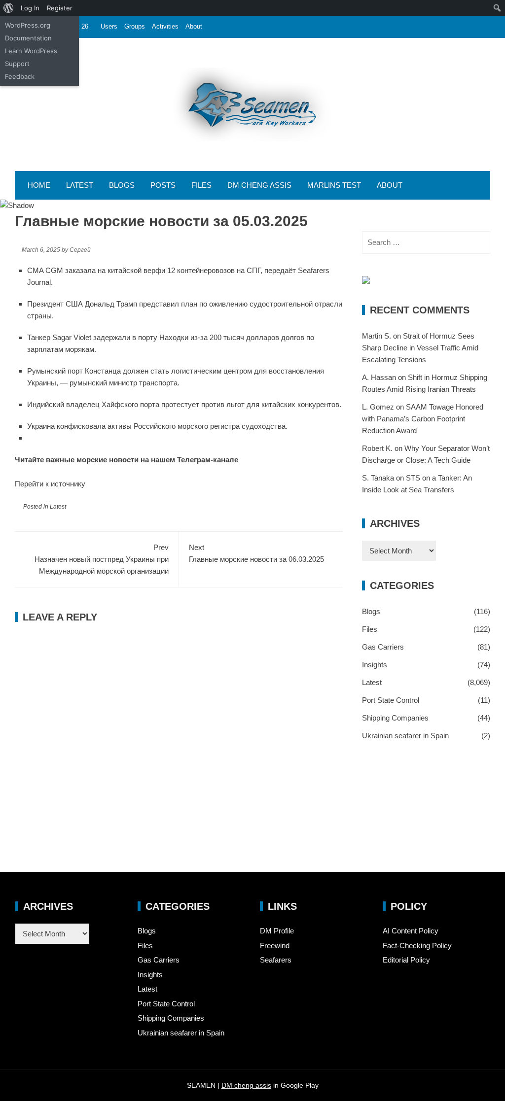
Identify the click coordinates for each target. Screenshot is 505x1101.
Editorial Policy (406, 960)
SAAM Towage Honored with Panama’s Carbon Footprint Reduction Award (422, 419)
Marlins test (334, 185)
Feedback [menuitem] (20, 76)
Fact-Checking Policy (417, 945)
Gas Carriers (383, 647)
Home (39, 185)
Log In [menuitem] (30, 8)
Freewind (274, 945)
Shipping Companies (395, 718)
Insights (374, 664)
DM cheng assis (246, 1085)
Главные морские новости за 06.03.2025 (256, 553)
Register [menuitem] (59, 8)
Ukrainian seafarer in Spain (405, 735)
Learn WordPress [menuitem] (31, 51)
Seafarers (275, 960)
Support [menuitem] (17, 64)
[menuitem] (8, 8)
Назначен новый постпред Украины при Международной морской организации (102, 559)
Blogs (122, 185)
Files (201, 185)
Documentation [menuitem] (28, 38)
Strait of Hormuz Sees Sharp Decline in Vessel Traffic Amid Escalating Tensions (420, 348)
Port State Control (390, 700)
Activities (165, 26)
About (193, 26)
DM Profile (277, 931)
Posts (163, 185)
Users (109, 26)
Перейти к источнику (50, 484)
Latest (79, 185)
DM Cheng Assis (259, 185)
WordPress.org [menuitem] (27, 25)
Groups (134, 26)
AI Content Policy (410, 931)
